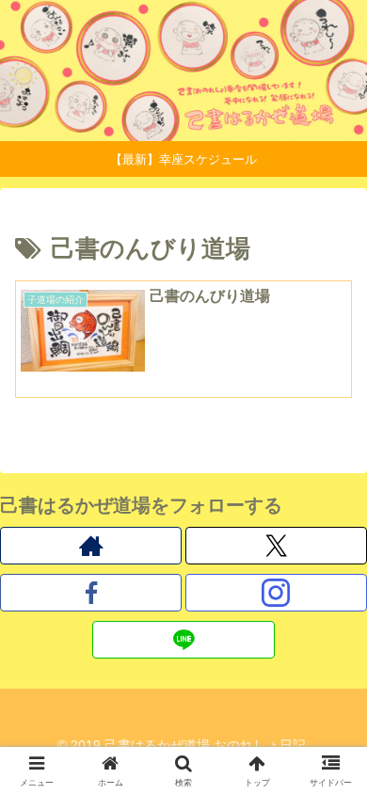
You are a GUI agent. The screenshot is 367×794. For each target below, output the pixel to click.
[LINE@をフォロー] (183, 640)
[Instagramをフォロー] (276, 592)
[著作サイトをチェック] (91, 545)
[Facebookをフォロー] (91, 592)
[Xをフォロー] (276, 545)
